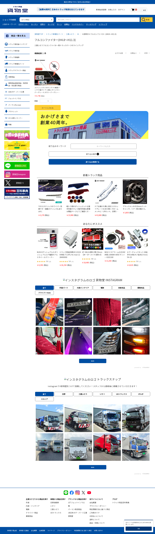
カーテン (34, 24)
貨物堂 (70, 516)
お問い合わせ (98, 530)
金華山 (66, 24)
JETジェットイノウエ (76, 502)
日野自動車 (54, 502)
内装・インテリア (32, 506)
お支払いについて (96, 516)
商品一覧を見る (18, 35)
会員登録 (42, 530)
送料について (94, 519)
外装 (27, 502)
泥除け (42, 24)
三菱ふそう (54, 509)
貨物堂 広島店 (24, 530)
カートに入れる (48, 108)
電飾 (27, 509)
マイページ (51, 530)
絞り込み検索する (92, 162)
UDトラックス (55, 512)
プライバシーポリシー (97, 506)
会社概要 (92, 502)
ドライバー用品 (32, 512)
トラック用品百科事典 (120, 502)
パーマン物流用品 (75, 509)
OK (139, 529)
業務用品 (29, 516)
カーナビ (51, 24)
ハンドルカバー (78, 24)
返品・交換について (97, 523)
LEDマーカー (24, 24)
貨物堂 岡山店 (12, 530)
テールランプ (91, 24)
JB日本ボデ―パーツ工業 (77, 512)
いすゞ (52, 506)
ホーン (59, 24)
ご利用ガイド (94, 512)
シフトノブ (103, 24)
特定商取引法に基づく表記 (99, 509)
